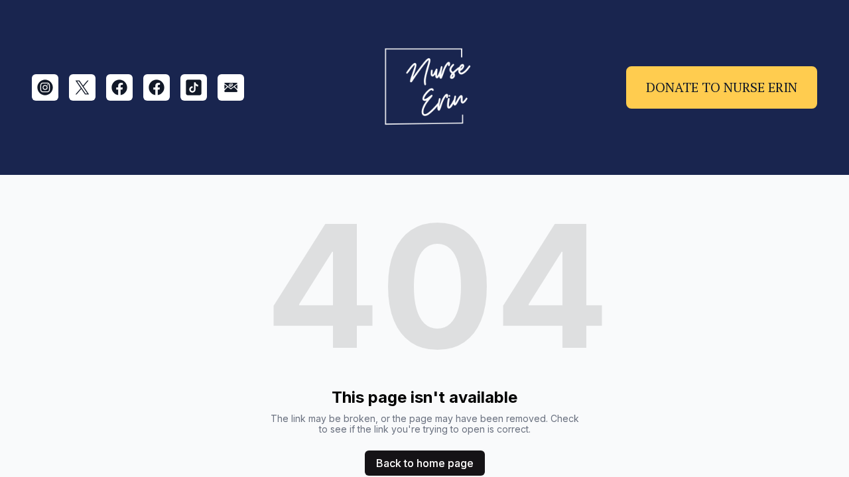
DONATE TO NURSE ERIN (721, 87)
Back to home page (425, 463)
